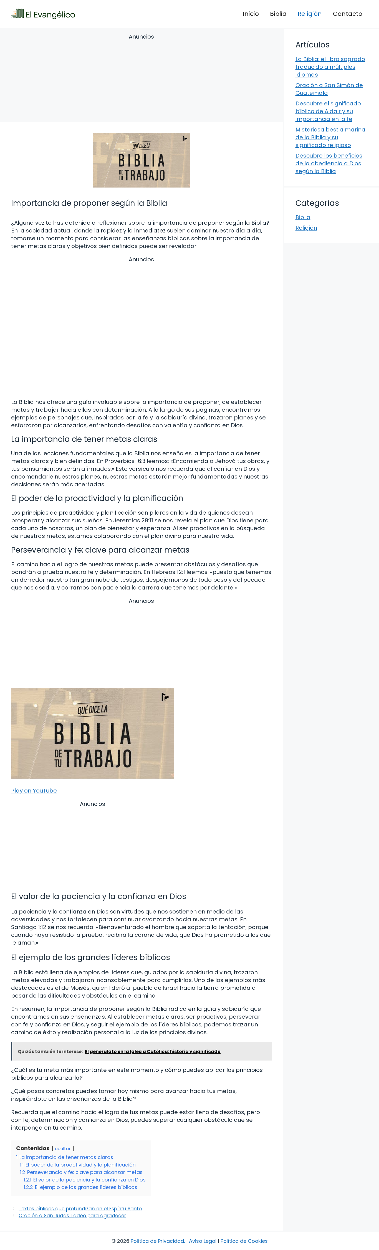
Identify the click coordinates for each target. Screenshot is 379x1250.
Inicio (251, 13)
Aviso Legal (202, 1241)
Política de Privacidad (157, 1241)
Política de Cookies (244, 1241)
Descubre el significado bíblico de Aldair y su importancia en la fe (328, 111)
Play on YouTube (34, 790)
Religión (310, 13)
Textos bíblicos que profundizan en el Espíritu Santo (80, 1208)
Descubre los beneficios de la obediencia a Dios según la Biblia (328, 163)
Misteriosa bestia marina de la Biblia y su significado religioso (330, 137)
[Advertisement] (141, 79)
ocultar (63, 1148)
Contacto (347, 13)
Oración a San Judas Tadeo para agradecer (72, 1215)
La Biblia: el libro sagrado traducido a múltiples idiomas (330, 67)
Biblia (278, 13)
